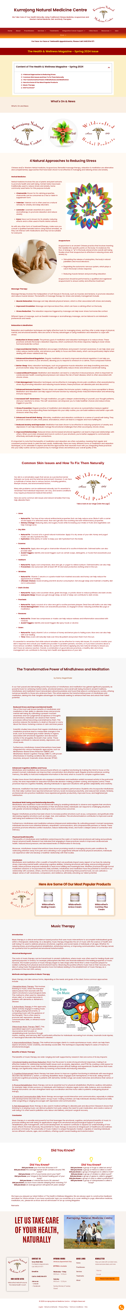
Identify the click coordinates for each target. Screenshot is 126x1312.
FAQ (86, 1307)
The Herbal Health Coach (17, 1285)
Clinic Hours (93, 31)
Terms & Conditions (76, 1307)
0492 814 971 (88, 41)
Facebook (36, 1286)
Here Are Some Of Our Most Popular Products (40, 82)
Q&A (116, 31)
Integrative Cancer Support (72, 31)
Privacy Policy (63, 1307)
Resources (105, 31)
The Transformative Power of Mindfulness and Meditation (46, 80)
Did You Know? (29, 88)
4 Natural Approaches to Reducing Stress (39, 75)
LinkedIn (35, 1284)
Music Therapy (29, 85)
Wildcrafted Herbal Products (17, 1283)
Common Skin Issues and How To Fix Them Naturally (43, 77)
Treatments (54, 31)
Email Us (35, 1271)
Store (62, 35)
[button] (109, 67)
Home (10, 31)
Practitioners (29, 31)
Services (41, 31)
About (18, 31)
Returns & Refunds (51, 1307)
